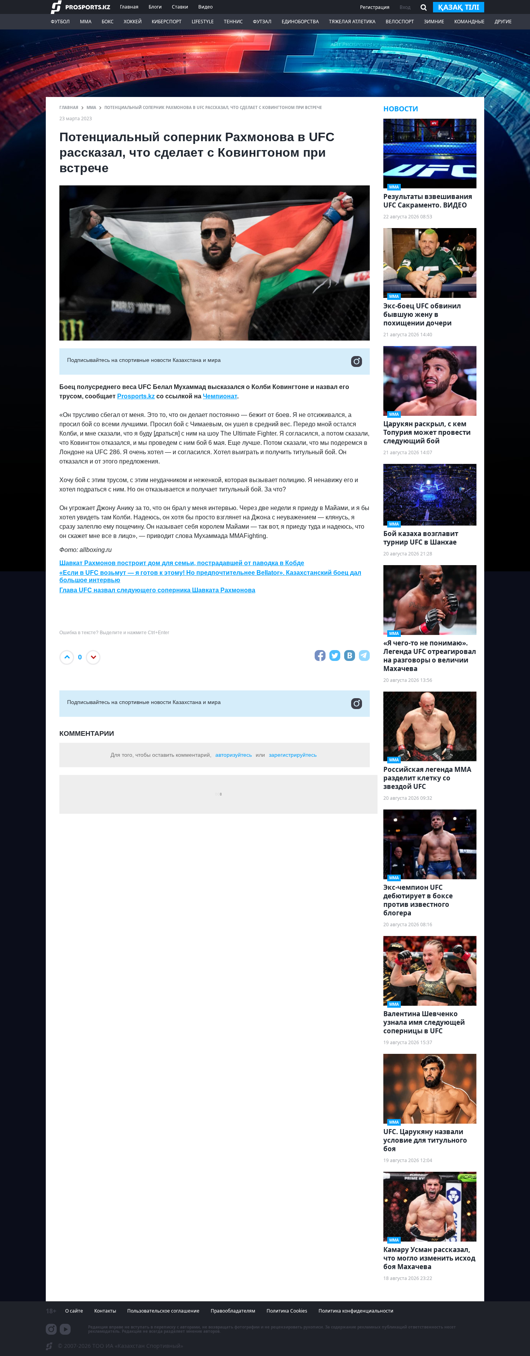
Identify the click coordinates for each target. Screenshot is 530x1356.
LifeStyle (203, 21)
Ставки (180, 6)
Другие (503, 21)
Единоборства (300, 21)
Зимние (434, 21)
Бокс (108, 21)
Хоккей (133, 21)
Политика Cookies (287, 1311)
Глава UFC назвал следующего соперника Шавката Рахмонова (157, 590)
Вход (405, 7)
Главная (129, 6)
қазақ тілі (458, 7)
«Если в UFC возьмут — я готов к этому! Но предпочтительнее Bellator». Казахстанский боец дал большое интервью (210, 576)
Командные (469, 21)
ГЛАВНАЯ (68, 107)
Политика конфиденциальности (356, 1311)
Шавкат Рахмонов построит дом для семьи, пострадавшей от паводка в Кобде (181, 563)
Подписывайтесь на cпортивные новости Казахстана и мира (144, 360)
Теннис (233, 21)
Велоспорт (400, 21)
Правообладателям (233, 1311)
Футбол (60, 21)
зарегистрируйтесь (293, 755)
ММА (86, 21)
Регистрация (375, 7)
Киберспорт (167, 21)
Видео (205, 6)
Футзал (262, 21)
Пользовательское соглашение (163, 1311)
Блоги (155, 6)
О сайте (74, 1311)
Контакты (105, 1311)
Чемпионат (220, 396)
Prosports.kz (136, 396)
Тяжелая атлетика (352, 21)
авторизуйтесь (233, 755)
